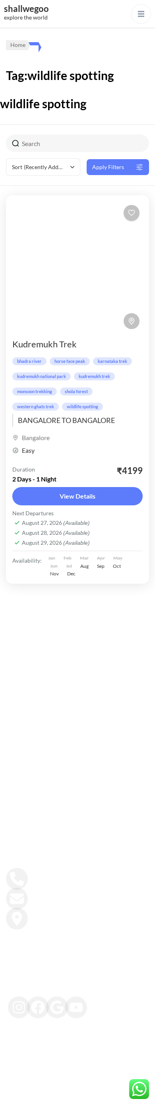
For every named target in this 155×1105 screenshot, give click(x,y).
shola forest (76, 391)
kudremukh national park (41, 376)
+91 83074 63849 (53, 874)
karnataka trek (112, 361)
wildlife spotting (82, 406)
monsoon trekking (34, 391)
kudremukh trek (94, 376)
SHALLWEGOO (80, 1090)
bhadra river (29, 361)
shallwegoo (26, 8)
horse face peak (69, 361)
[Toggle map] (132, 321)
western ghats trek (35, 406)
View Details (77, 496)
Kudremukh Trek (44, 344)
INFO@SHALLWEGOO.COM (71, 894)
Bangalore (36, 437)
